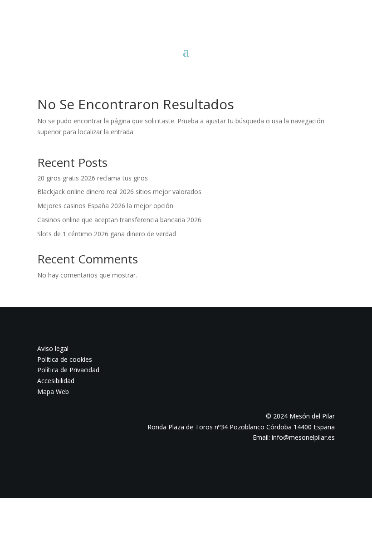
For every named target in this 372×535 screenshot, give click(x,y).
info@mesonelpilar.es (303, 437)
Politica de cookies (64, 359)
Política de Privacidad (68, 369)
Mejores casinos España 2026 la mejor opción (105, 205)
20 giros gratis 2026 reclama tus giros (92, 178)
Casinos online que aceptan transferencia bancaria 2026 (119, 219)
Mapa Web (53, 391)
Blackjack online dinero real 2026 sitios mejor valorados (119, 191)
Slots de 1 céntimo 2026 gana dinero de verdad (106, 233)
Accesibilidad (55, 380)
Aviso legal (53, 348)
